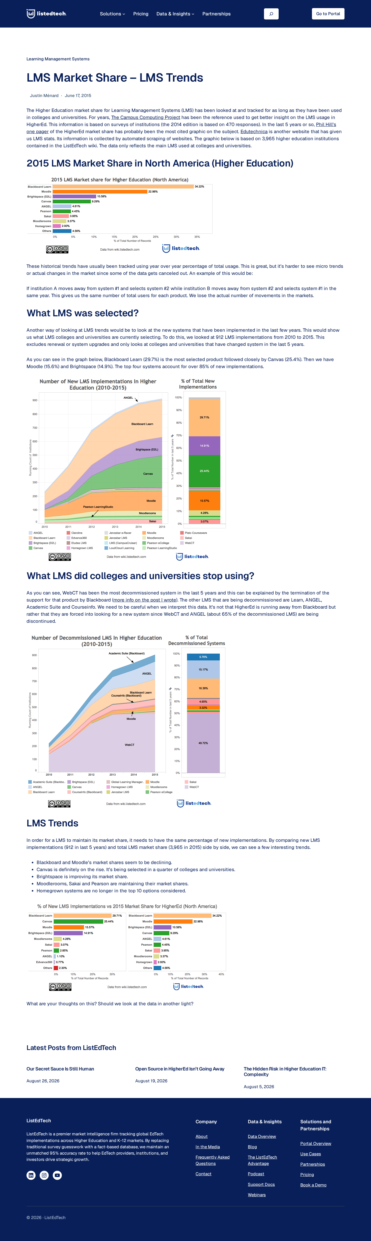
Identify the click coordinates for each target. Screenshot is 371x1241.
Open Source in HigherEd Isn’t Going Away (180, 1068)
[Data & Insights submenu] (193, 13)
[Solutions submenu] (123, 13)
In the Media (208, 1147)
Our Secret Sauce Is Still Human (60, 1068)
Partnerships (312, 1164)
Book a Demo (313, 1185)
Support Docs (261, 1184)
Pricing (307, 1174)
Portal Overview (315, 1143)
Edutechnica (254, 131)
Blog (252, 1147)
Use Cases (310, 1154)
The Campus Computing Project (145, 117)
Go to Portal (328, 13)
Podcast (256, 1174)
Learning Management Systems (58, 59)
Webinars (257, 1195)
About (202, 1136)
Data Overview (262, 1136)
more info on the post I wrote (144, 600)
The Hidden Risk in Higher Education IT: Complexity (285, 1071)
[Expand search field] (271, 13)
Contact (203, 1174)
